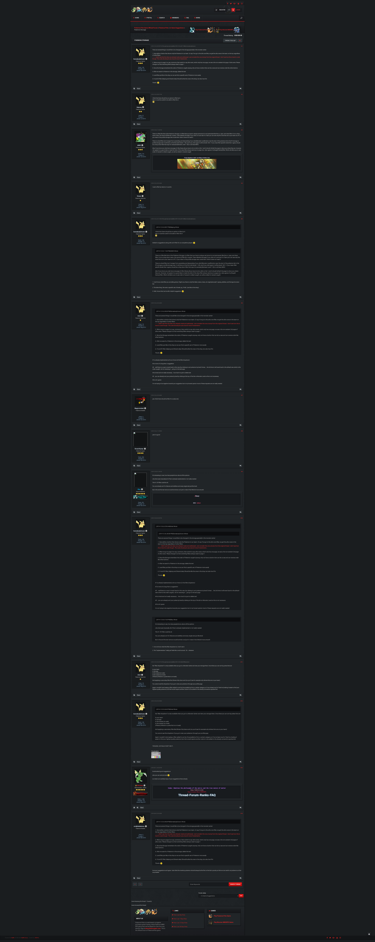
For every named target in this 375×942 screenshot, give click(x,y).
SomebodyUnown (191, 46)
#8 (241, 431)
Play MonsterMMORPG (226, 30)
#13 (241, 767)
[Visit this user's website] (134, 807)
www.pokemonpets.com (153, 928)
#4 (241, 183)
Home (137, 18)
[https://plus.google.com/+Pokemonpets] (235, 3)
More (198, 18)
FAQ (187, 18)
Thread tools (229, 40)
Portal (149, 18)
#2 (241, 94)
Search (162, 18)
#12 (241, 701)
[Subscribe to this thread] (239, 40)
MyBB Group (24, 937)
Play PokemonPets (201, 30)
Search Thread (235, 884)
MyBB (12, 937)
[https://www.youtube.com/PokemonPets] (238, 3)
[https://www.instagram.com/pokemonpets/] (242, 3)
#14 (241, 813)
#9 (241, 471)
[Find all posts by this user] (134, 88)
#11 (241, 662)
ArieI (188, 662)
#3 (241, 130)
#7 (241, 395)
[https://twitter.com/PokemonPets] (231, 3)
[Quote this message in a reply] (240, 88)
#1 (241, 46)
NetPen (37, 937)
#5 (241, 219)
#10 (241, 518)
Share (138, 88)
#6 (241, 303)
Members (175, 18)
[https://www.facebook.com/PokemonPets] (227, 3)
